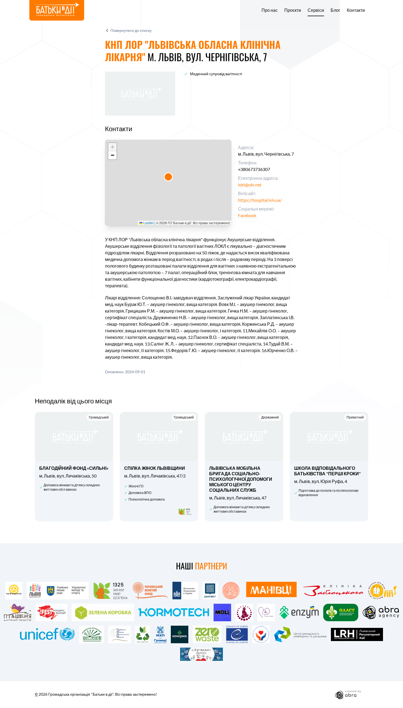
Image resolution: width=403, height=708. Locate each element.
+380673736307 (254, 169)
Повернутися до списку (131, 30)
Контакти (356, 10)
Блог (335, 10)
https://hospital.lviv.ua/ (260, 200)
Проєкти (292, 10)
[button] (168, 176)
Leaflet (148, 222)
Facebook (247, 215)
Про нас (270, 10)
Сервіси (316, 10)
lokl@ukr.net (250, 184)
